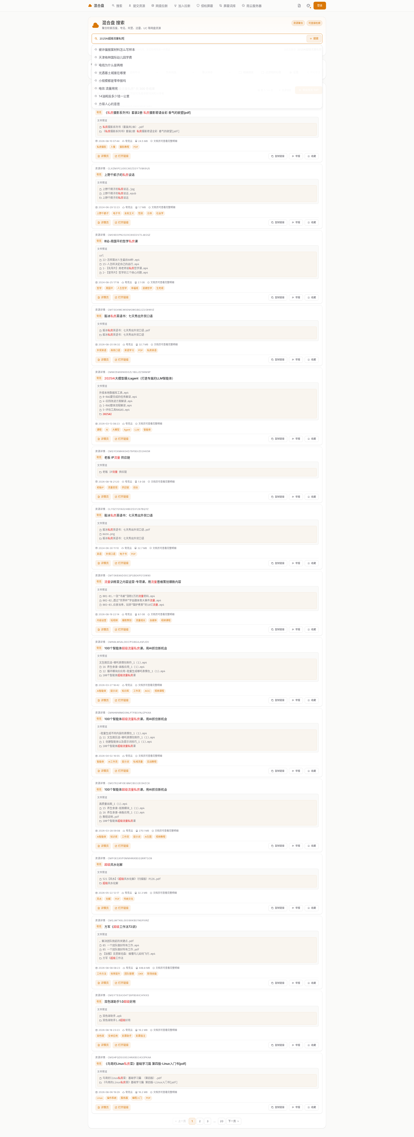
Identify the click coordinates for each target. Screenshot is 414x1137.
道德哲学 (147, 288)
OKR (140, 973)
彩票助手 (127, 1035)
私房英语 (152, 350)
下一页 (232, 1121)
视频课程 (166, 620)
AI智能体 (101, 690)
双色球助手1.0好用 (120, 1001)
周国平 (109, 288)
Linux (100, 1097)
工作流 (136, 690)
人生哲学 (122, 288)
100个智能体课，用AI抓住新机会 (135, 648)
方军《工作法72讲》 (121, 926)
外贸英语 (101, 350)
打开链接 (123, 156)
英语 (99, 553)
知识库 (125, 690)
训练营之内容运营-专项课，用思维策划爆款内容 (142, 581)
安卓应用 (113, 1035)
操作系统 (111, 1097)
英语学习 (129, 350)
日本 (149, 213)
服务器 (124, 1097)
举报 (297, 156)
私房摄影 (101, 146)
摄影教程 (124, 146)
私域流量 (138, 761)
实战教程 (152, 761)
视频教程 (160, 836)
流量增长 (140, 620)
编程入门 (137, 1097)
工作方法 (101, 973)
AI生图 (148, 836)
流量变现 (113, 487)
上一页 (182, 1121)
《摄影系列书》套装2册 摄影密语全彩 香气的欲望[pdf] (147, 112)
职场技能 (152, 973)
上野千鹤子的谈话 (119, 174)
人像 (113, 146)
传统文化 (128, 898)
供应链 (125, 487)
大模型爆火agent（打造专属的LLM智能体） (139, 378)
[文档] (299, 5)
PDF (135, 146)
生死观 (159, 288)
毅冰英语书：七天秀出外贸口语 (128, 316)
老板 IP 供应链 (117, 457)
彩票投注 (140, 1035)
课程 (99, 429)
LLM (137, 429)
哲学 (99, 288)
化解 (108, 898)
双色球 (100, 1035)
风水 (99, 898)
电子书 (116, 213)
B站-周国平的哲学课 (121, 241)
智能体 (147, 429)
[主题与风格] (308, 5)
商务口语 (115, 350)
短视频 (114, 620)
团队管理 (129, 973)
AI (107, 429)
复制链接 (279, 156)
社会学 (159, 213)
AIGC (147, 690)
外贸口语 (110, 553)
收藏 (313, 156)
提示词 (114, 690)
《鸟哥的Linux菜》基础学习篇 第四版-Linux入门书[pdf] (145, 1063)
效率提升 (115, 973)
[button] (308, 5)
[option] (207, 49)
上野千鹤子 (103, 213)
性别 (140, 213)
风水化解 (113, 864)
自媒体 (153, 620)
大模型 (115, 429)
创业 (135, 487)
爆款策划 (127, 620)
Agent (127, 429)
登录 (319, 5)
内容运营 (101, 620)
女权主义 (129, 213)
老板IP (100, 487)
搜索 (315, 38)
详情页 (105, 156)
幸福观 (134, 288)
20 (221, 1121)
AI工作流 (113, 761)
